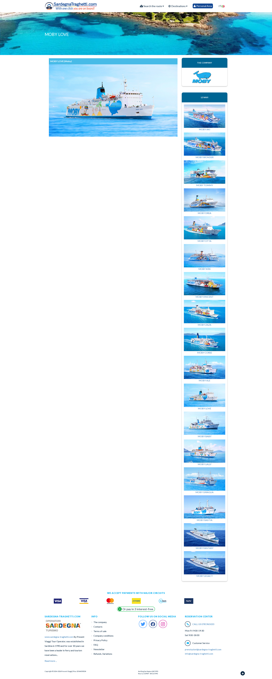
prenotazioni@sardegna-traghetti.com (203, 649)
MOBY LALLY (204, 464)
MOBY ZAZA (204, 324)
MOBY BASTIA (204, 520)
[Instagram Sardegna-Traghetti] (163, 624)
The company (100, 622)
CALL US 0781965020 (203, 624)
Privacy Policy (100, 640)
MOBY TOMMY (204, 185)
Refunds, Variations (103, 653)
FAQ (96, 644)
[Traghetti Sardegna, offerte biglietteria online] (71, 5)
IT (220, 6)
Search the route (152, 6)
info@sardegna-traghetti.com (199, 653)
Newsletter (99, 649)
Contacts (98, 626)
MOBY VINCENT (204, 296)
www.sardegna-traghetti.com (59, 636)
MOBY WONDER (204, 157)
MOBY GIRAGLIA (204, 492)
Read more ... (51, 660)
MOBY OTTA (204, 241)
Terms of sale (100, 631)
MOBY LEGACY (204, 576)
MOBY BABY (204, 436)
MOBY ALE (204, 380)
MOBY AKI (204, 129)
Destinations (178, 6)
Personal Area (204, 5)
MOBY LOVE (204, 408)
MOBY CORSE (204, 352)
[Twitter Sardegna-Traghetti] (143, 624)
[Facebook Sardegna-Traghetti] (153, 624)
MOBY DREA (204, 213)
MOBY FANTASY (204, 548)
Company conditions (103, 635)
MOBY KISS (204, 269)
